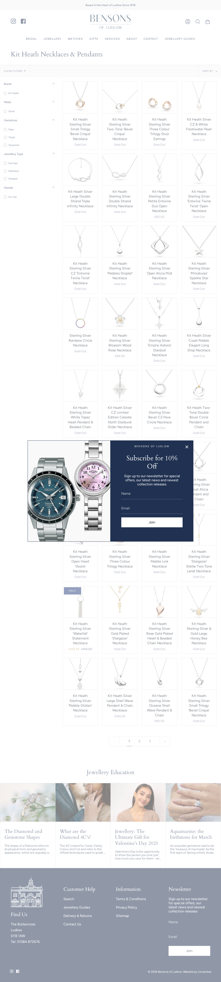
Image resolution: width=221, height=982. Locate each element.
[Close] (187, 447)
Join (152, 522)
